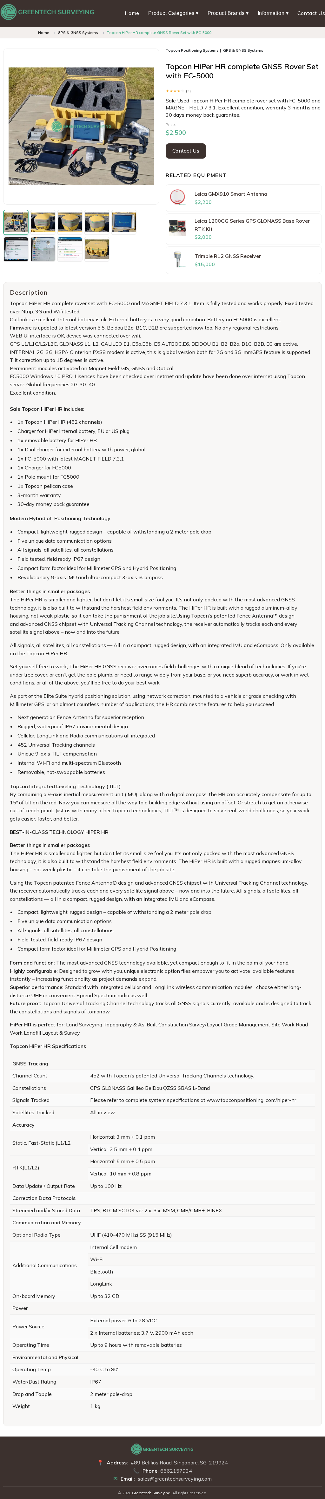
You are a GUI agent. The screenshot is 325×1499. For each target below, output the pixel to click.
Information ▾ (273, 13)
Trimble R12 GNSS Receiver (228, 256)
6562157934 (176, 1471)
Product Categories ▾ (173, 13)
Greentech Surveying (151, 1492)
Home (132, 13)
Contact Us (311, 13)
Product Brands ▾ (228, 13)
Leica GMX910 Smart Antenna (231, 194)
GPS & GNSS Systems (78, 32)
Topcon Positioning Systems (192, 50)
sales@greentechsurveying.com (175, 1479)
